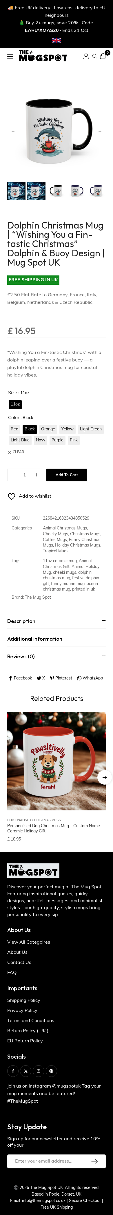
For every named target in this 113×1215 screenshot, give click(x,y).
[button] (104, 777)
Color (13, 418)
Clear (18, 452)
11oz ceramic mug (60, 561)
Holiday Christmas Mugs (77, 545)
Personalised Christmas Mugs (34, 820)
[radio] (15, 404)
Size (12, 393)
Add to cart (67, 475)
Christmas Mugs (85, 534)
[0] (103, 56)
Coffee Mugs (55, 540)
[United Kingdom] (56, 40)
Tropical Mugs (55, 551)
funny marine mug (68, 584)
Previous (13, 131)
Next (100, 131)
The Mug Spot (38, 597)
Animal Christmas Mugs (65, 528)
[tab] (56, 621)
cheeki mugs (64, 573)
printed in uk (83, 589)
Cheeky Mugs (55, 534)
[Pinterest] (51, 1071)
